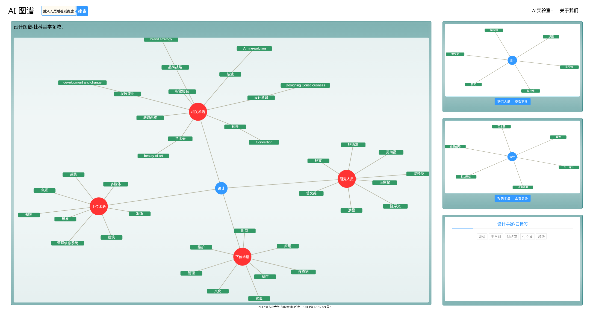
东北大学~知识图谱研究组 (284, 307)
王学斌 (496, 236)
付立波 (527, 236)
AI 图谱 (21, 10)
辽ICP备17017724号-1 (318, 307)
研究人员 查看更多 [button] (512, 101)
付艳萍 (512, 236)
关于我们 (569, 10)
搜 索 (82, 11)
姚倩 (482, 236)
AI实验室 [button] (541, 10)
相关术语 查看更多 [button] (512, 198)
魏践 (541, 236)
